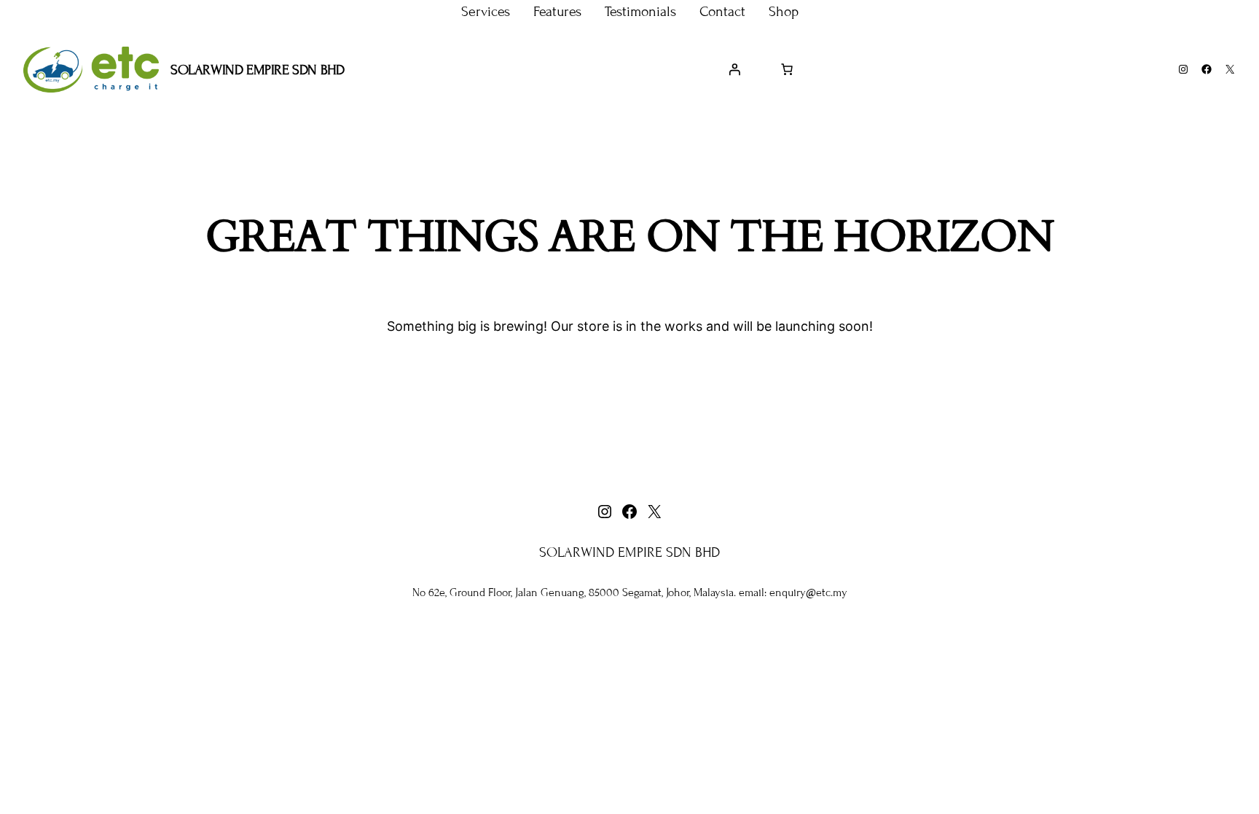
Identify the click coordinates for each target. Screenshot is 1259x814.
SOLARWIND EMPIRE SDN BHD (257, 69)
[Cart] (786, 69)
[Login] (734, 69)
